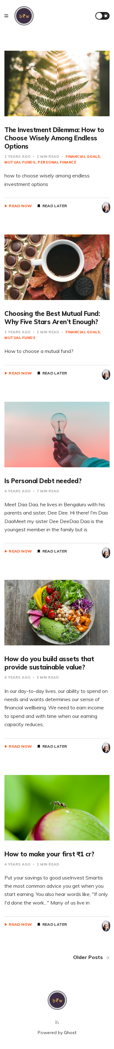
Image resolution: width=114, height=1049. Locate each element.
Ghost (70, 1032)
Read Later (54, 206)
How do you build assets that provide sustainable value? (49, 663)
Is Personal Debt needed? (42, 481)
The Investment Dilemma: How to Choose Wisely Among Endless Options (54, 138)
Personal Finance (57, 162)
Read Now (20, 206)
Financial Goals (83, 156)
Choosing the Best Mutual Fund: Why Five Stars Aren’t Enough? (52, 318)
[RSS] (57, 1022)
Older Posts (88, 957)
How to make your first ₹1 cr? (49, 854)
